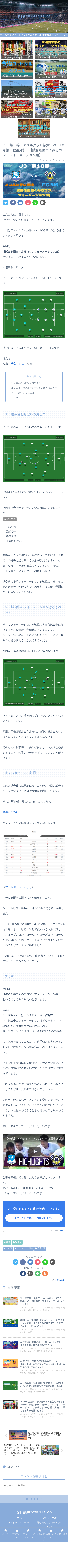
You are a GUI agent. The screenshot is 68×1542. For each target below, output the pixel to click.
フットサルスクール (18, 1522)
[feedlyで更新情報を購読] (38, 1273)
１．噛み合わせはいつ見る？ (26, 383)
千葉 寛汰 (17, 363)
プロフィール (50, 1517)
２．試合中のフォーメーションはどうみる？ (34, 387)
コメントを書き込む (34, 1476)
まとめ (14, 397)
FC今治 (18, 1242)
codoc (61, 1230)
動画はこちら (10, 812)
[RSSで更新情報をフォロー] (45, 1273)
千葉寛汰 (41, 1248)
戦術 (7, 1242)
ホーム (18, 1517)
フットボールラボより (18, 887)
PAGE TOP (35, 1499)
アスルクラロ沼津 (24, 1248)
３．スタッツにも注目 (22, 392)
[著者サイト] (23, 1273)
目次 (29, 376)
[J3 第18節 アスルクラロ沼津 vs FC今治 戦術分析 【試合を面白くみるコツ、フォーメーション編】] (20, 202)
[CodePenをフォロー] (30, 1273)
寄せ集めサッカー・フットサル (49, 1524)
